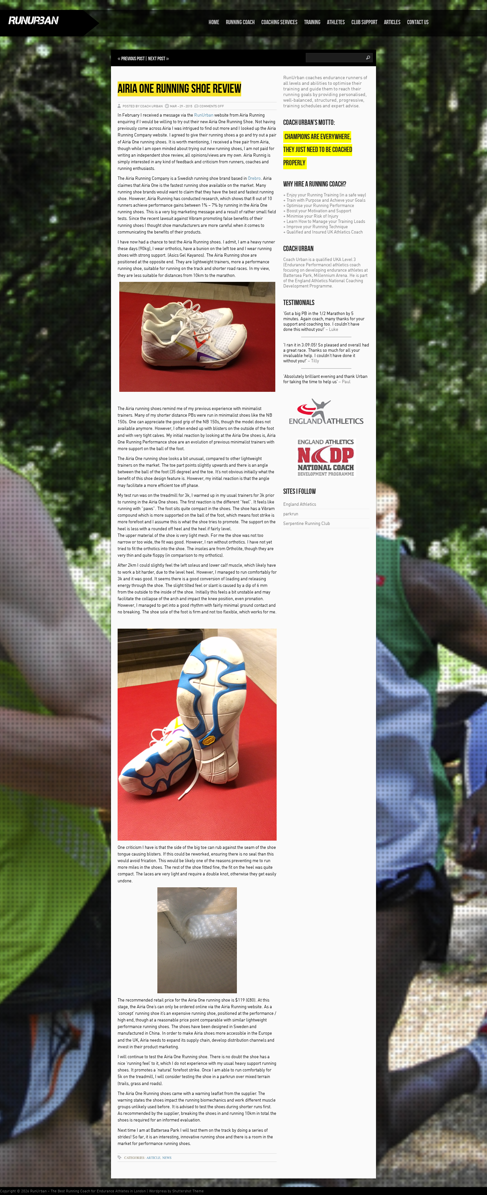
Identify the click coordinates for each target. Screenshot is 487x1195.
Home (214, 22)
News (167, 1157)
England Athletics (299, 504)
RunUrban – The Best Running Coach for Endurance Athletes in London (88, 1191)
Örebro (254, 178)
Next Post (156, 59)
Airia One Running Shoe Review (179, 88)
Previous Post (133, 59)
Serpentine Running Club (306, 523)
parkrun (290, 513)
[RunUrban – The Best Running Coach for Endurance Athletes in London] (41, 20)
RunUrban (203, 115)
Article (153, 1157)
